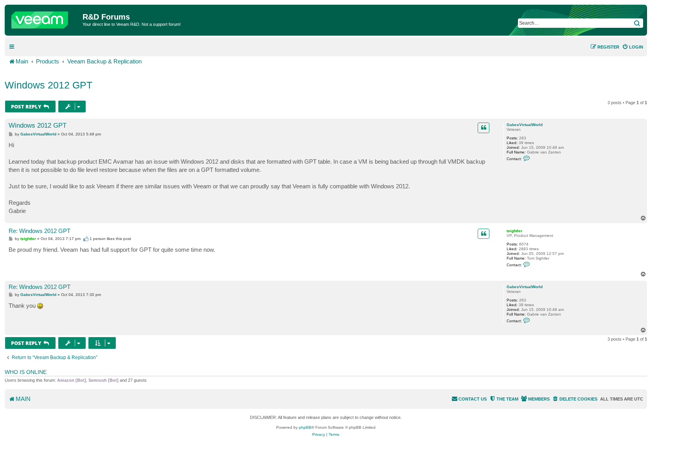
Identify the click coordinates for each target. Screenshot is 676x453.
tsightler (514, 231)
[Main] (45, 18)
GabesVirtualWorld (525, 125)
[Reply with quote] (483, 128)
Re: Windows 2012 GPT (39, 230)
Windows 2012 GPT (48, 84)
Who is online (26, 372)
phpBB (305, 427)
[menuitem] (632, 47)
